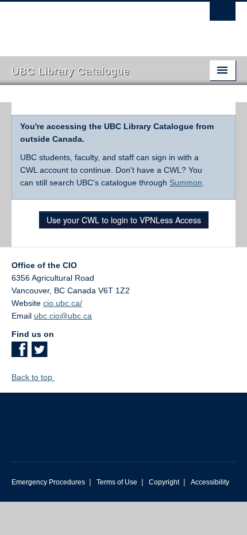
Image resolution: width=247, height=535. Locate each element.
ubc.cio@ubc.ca (63, 315)
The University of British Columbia (89, 23)
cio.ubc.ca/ (62, 303)
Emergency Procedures (48, 482)
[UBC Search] (223, 14)
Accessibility (210, 482)
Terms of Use (117, 482)
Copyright (164, 482)
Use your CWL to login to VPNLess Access (124, 220)
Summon (185, 182)
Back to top (33, 377)
